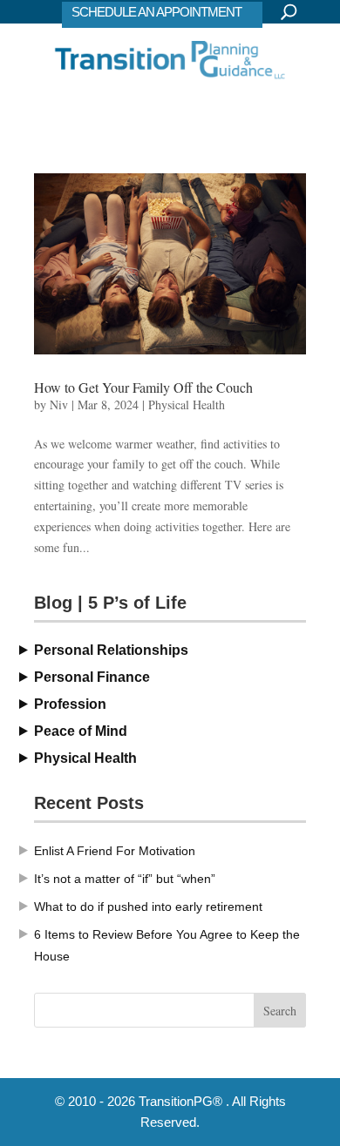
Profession (70, 704)
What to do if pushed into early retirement (148, 906)
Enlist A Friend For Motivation (114, 851)
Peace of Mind (80, 731)
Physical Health (186, 404)
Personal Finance (92, 677)
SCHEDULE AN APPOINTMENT (156, 11)
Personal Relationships (111, 650)
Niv (59, 404)
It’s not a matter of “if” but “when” (124, 879)
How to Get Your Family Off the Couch (143, 387)
